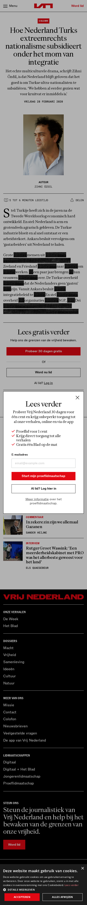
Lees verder (72, 885)
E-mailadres (20, 454)
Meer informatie (37, 499)
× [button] (82, 868)
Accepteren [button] (22, 897)
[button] (43, 889)
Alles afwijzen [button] (62, 897)
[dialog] (43, 884)
